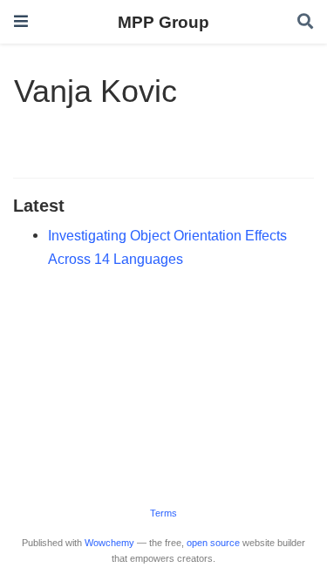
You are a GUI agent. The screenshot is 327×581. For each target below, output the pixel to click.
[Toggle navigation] (21, 21)
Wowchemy (109, 542)
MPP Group (163, 21)
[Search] (305, 22)
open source (213, 542)
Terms (163, 513)
